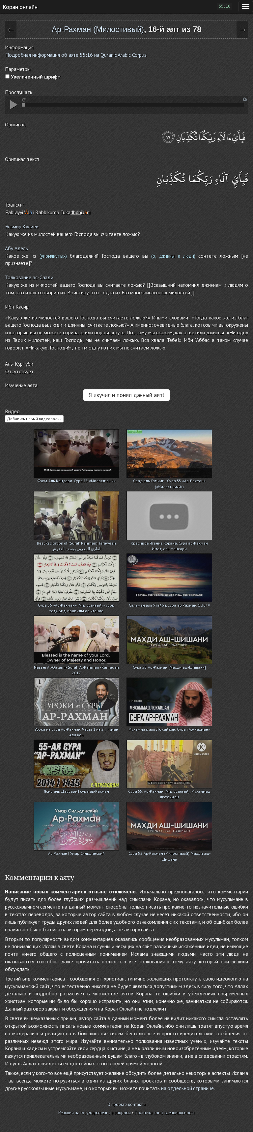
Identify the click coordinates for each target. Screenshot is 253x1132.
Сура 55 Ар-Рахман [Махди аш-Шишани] (169, 667)
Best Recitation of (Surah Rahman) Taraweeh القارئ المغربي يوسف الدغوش (76, 544)
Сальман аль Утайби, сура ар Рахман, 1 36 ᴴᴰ (169, 605)
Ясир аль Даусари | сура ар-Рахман (76, 791)
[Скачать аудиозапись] (245, 99)
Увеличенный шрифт (35, 76)
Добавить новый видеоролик (34, 418)
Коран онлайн (20, 7)
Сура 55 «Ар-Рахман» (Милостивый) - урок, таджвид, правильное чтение (76, 606)
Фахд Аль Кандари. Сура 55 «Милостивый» (76, 480)
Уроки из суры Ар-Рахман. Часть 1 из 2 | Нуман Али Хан (77, 730)
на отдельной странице (187, 1088)
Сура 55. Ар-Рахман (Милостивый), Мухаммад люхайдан (169, 792)
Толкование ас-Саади (29, 277)
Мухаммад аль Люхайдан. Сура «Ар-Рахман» (169, 729)
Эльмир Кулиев (22, 226)
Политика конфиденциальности (165, 1112)
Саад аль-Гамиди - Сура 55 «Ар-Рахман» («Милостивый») (169, 481)
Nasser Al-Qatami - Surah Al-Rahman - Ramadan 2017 (76, 668)
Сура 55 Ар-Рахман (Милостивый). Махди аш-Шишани (169, 854)
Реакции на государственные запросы (94, 1112)
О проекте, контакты (126, 1104)
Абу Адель (16, 248)
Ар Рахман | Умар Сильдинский (76, 853)
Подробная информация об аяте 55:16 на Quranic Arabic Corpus (76, 54)
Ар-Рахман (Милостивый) (98, 29)
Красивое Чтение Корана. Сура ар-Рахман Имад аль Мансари (169, 544)
